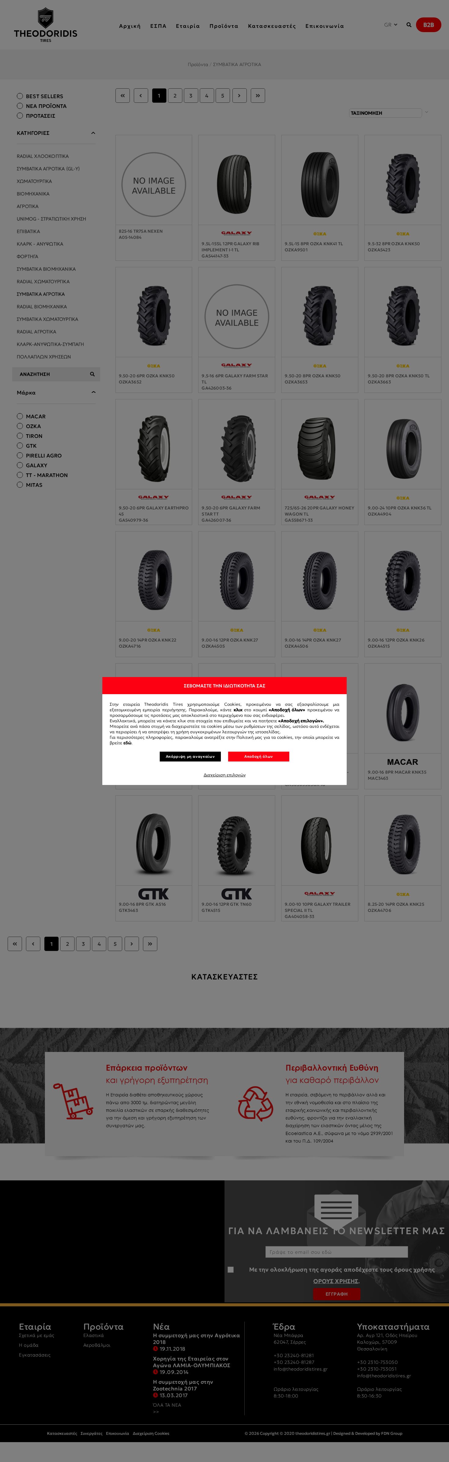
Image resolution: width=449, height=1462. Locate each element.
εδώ (127, 743)
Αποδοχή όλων (258, 756)
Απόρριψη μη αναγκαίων (190, 756)
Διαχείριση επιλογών (225, 775)
